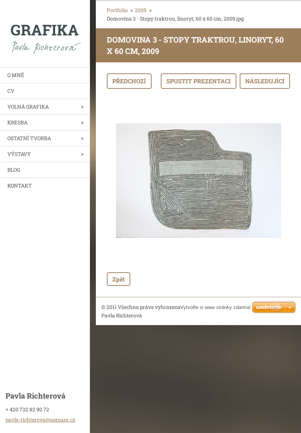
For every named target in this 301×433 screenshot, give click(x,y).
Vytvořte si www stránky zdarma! (215, 307)
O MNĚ (15, 75)
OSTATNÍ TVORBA (29, 138)
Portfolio (117, 10)
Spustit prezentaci (198, 81)
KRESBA (17, 122)
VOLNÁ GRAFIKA (28, 106)
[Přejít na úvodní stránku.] (45, 29)
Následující (264, 81)
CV (10, 90)
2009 (140, 10)
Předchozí (129, 81)
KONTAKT (19, 185)
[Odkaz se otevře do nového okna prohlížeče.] (198, 180)
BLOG (13, 169)
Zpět (118, 279)
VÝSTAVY (19, 153)
